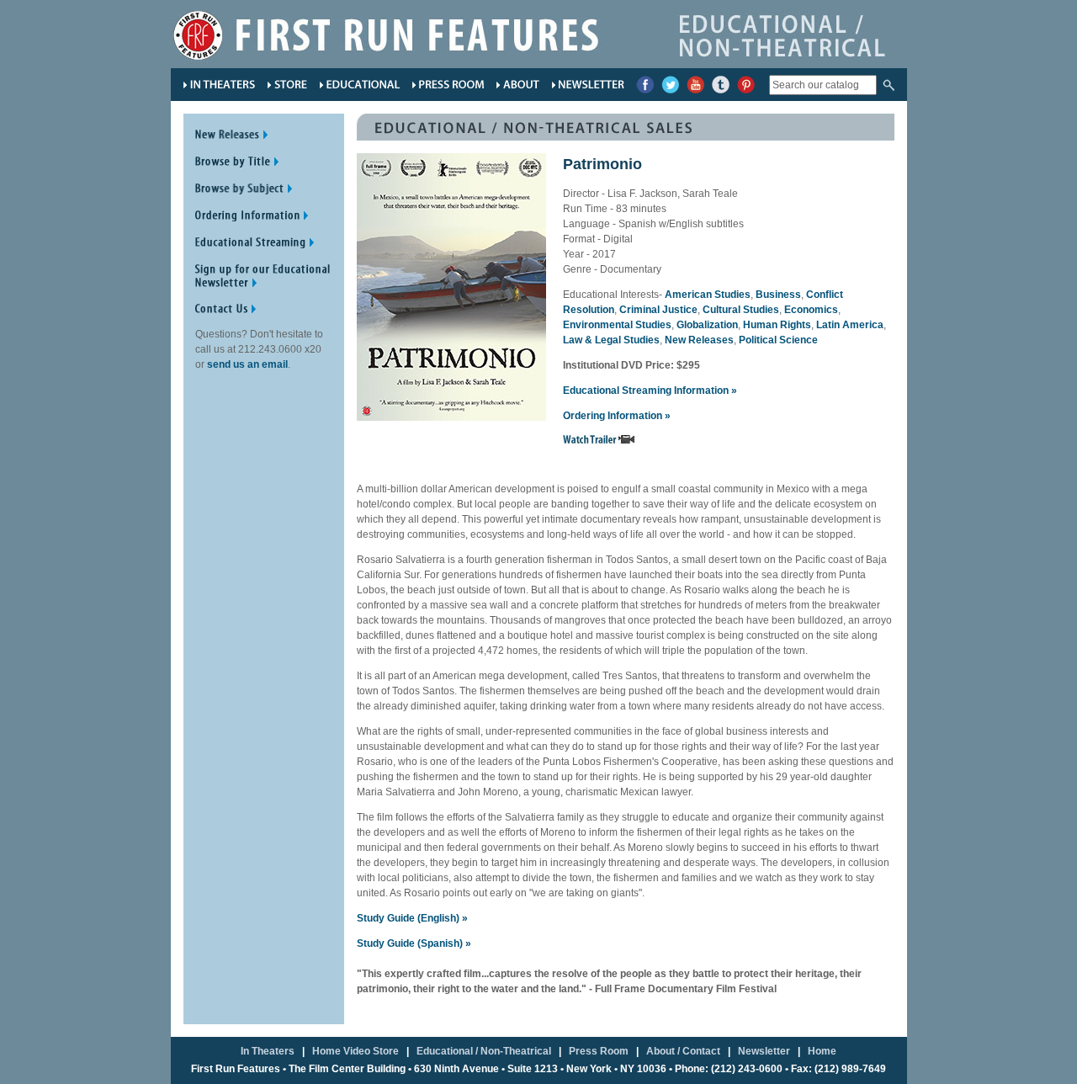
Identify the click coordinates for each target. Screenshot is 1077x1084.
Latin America (849, 325)
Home (822, 1051)
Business (778, 294)
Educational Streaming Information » (650, 390)
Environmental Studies (617, 325)
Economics (811, 310)
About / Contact (683, 1051)
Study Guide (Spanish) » (414, 943)
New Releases (699, 340)
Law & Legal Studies (611, 340)
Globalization (707, 325)
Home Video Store (355, 1051)
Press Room (599, 1051)
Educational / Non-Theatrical (483, 1051)
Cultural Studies (741, 310)
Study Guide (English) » (412, 918)
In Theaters (267, 1051)
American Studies (708, 294)
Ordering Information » (617, 416)
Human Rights (777, 325)
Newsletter (764, 1051)
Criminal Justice (658, 310)
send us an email (247, 364)
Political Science (778, 340)
